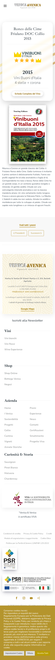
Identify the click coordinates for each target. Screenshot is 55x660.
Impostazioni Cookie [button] (13, 653)
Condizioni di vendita (12, 533)
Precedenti (20, 233)
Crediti (49, 533)
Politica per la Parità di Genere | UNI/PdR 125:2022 (27, 543)
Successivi (35, 233)
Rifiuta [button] (30, 653)
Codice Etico (46, 538)
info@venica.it (18, 291)
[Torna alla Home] (27, 6)
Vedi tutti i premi (27, 225)
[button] (5, 6)
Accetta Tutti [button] (42, 653)
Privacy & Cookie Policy (33, 533)
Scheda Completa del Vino (27, 93)
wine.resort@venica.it (34, 291)
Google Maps (27, 308)
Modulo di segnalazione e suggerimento (21, 538)
